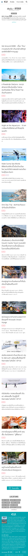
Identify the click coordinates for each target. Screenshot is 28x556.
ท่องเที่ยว (3, 54)
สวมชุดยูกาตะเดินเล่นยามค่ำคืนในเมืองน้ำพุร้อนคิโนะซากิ (13, 283)
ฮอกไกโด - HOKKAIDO (15, 500)
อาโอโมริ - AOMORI (15, 502)
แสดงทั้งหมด (14, 22)
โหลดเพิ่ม (14, 488)
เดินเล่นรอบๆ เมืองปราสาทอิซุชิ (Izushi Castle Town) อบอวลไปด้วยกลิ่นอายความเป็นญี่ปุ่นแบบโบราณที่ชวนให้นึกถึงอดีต (14, 244)
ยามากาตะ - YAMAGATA (15, 507)
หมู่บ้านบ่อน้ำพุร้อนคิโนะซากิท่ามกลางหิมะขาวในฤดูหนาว (11, 469)
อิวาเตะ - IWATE (5, 505)
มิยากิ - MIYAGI (14, 505)
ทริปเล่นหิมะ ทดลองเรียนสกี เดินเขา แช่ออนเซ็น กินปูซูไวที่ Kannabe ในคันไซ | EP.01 (13, 396)
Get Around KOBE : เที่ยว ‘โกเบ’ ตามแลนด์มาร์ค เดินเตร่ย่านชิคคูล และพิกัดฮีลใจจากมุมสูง (14, 49)
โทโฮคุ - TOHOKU (6, 502)
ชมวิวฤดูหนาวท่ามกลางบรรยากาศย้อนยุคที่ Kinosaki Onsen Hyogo (14, 319)
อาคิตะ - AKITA (5, 507)
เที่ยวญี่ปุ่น (12, 2)
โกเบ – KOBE (14, 13)
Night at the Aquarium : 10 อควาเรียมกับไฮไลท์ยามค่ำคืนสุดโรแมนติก (14, 128)
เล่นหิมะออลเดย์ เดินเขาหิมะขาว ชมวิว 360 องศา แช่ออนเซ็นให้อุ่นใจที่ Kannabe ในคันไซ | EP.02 (14, 358)
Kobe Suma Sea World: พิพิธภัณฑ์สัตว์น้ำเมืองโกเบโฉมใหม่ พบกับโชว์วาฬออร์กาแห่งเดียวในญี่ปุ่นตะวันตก (14, 168)
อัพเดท (7, 175)
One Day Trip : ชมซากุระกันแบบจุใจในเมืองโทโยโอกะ (13, 206)
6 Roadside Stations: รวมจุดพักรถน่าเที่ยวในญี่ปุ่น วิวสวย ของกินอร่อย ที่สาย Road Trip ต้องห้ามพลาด (13, 88)
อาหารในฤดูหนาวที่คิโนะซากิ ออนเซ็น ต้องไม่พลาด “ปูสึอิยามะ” (13, 433)
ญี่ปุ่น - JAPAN (5, 500)
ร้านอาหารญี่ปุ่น (20, 2)
